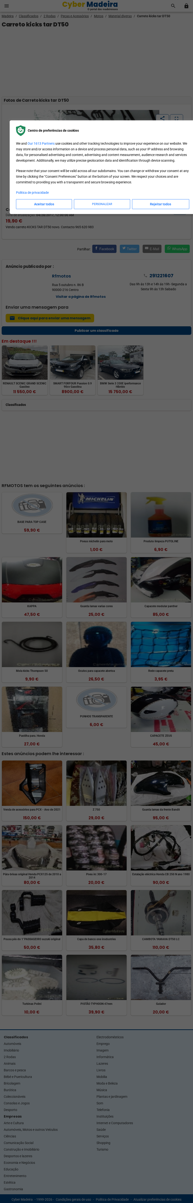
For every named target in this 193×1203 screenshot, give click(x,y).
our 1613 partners (41, 143)
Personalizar (102, 204)
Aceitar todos (44, 204)
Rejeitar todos (160, 204)
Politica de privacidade (32, 192)
